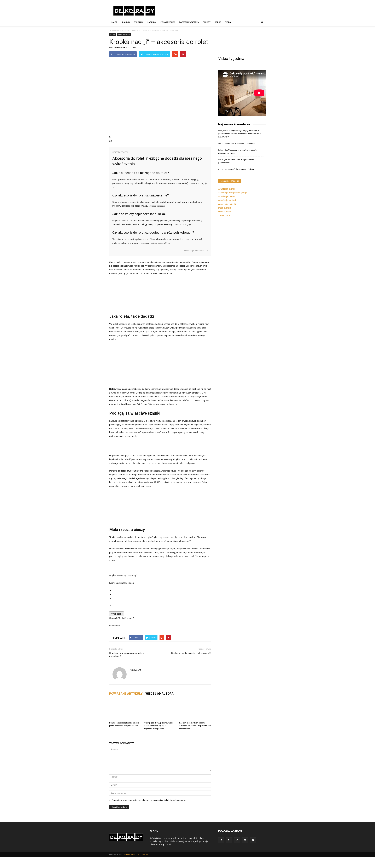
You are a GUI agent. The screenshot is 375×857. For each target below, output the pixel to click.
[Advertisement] (160, 365)
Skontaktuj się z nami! (161, 844)
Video (228, 22)
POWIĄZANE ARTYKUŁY (126, 693)
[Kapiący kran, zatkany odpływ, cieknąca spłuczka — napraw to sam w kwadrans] (195, 709)
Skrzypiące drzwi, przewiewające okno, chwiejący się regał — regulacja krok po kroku (158, 726)
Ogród (218, 22)
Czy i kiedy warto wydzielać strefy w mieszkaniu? (126, 654)
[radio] (161, 590)
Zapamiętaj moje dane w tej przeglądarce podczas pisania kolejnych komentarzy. (149, 800)
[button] (262, 22)
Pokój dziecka (168, 22)
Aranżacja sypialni (227, 200)
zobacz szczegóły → (159, 206)
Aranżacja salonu (226, 196)
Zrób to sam (224, 215)
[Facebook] (221, 840)
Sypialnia (138, 22)
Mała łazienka (224, 211)
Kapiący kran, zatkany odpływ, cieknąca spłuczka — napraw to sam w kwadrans (195, 726)
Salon (114, 22)
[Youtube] (253, 840)
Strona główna (115, 30)
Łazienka (152, 22)
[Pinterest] (245, 840)
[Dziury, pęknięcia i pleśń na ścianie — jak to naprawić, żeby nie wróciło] (125, 709)
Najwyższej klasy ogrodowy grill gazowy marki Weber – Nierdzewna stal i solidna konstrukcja (239, 133)
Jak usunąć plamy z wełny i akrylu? (240, 169)
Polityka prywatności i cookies (136, 854)
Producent (118, 48)
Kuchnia (126, 22)
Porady (206, 22)
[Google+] (229, 840)
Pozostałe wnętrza (189, 22)
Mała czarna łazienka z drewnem (240, 143)
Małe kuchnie (224, 208)
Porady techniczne (139, 30)
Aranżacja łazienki (227, 204)
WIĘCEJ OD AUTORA (159, 693)
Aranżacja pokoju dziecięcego (232, 192)
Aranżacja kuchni (226, 189)
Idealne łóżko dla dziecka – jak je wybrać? (191, 653)
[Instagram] (237, 840)
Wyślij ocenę (116, 614)
